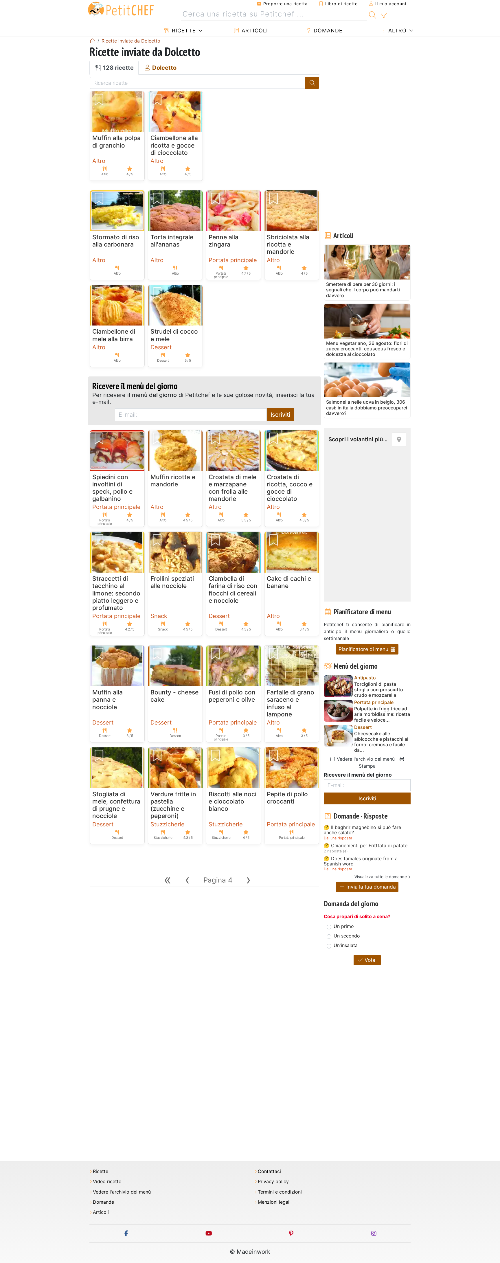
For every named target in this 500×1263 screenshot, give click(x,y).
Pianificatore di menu (364, 649)
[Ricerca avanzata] (383, 16)
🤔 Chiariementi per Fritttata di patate (365, 845)
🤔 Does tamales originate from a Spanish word (361, 861)
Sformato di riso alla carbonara (115, 241)
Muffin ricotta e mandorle (172, 480)
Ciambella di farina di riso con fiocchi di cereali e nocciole (233, 589)
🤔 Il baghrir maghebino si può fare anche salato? (362, 830)
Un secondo (347, 936)
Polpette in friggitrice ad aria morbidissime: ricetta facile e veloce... (382, 714)
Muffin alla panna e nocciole (107, 699)
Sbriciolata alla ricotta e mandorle (288, 244)
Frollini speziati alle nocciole (172, 582)
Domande (327, 30)
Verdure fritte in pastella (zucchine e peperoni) (173, 805)
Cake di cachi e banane (289, 582)
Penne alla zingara (223, 241)
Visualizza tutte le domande (380, 876)
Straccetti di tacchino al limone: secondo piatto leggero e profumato (116, 593)
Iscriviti (280, 414)
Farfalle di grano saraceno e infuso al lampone (290, 703)
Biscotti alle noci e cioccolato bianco (232, 801)
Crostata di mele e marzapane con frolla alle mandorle (232, 488)
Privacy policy (273, 1181)
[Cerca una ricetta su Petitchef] (372, 14)
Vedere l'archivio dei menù (365, 759)
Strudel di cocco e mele (174, 335)
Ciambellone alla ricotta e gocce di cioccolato (174, 145)
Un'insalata (346, 945)
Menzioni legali (274, 1202)
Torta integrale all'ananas (171, 241)
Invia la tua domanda (370, 887)
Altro (397, 30)
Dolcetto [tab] (164, 67)
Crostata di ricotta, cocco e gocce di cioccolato (289, 488)
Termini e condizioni (280, 1192)
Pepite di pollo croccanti (287, 797)
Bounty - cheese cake (174, 696)
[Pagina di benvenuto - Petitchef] (92, 41)
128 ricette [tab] (118, 67)
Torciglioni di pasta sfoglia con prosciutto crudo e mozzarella (378, 689)
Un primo (344, 926)
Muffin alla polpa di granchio (116, 141)
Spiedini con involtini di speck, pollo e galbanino (112, 488)
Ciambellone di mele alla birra (113, 335)
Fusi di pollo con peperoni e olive (232, 696)
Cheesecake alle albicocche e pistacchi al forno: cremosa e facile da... (381, 742)
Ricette (183, 30)
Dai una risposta (338, 838)
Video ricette (107, 1181)
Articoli (254, 30)
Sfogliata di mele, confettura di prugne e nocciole (116, 805)
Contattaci (269, 1171)
